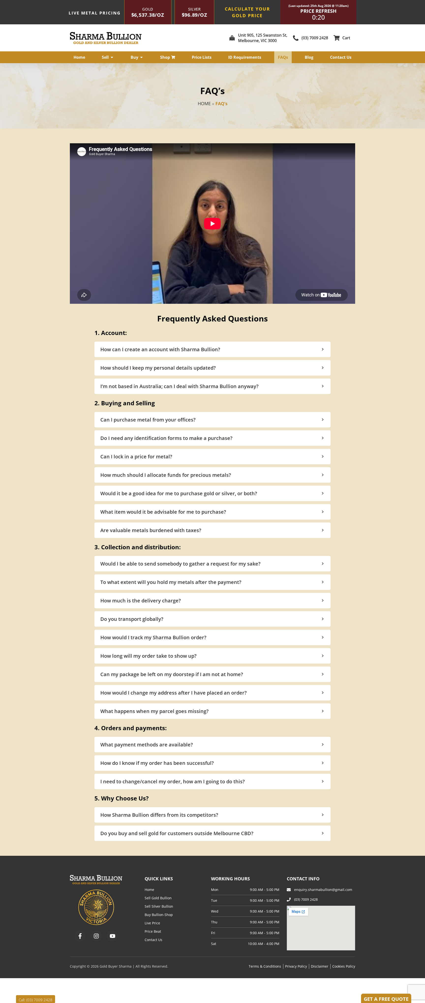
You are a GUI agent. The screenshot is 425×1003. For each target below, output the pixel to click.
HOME (204, 103)
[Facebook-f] (80, 936)
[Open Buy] (141, 57)
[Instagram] (96, 936)
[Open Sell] (112, 57)
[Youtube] (112, 936)
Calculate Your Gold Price (247, 12)
